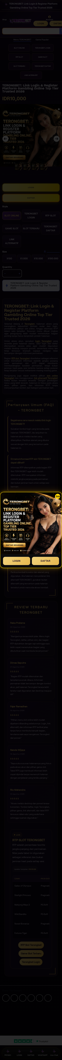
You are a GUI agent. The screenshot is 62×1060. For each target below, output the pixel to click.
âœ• (58, 496)
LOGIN (16, 561)
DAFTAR (45, 561)
